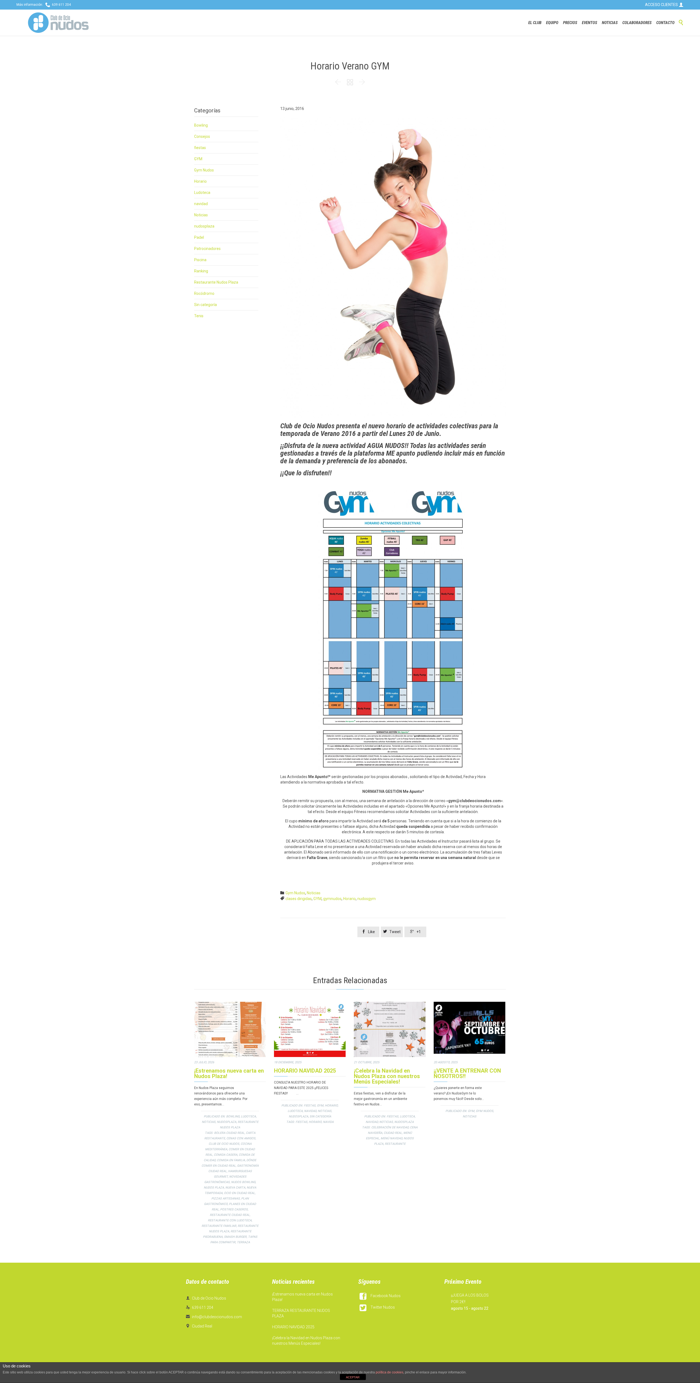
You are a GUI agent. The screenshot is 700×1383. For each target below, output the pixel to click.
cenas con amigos (240, 1138)
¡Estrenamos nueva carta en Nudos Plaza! (229, 1073)
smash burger (235, 1237)
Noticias (201, 215)
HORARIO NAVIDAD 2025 (305, 1070)
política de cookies (389, 1372)
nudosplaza (204, 226)
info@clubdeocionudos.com (214, 1317)
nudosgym (366, 898)
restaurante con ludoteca (230, 1220)
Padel (199, 237)
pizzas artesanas (225, 1198)
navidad (201, 204)
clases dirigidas (298, 898)
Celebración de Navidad (390, 1127)
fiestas (200, 147)
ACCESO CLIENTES (664, 4)
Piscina (200, 260)
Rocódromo (204, 293)
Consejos (202, 136)
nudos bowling (243, 1182)
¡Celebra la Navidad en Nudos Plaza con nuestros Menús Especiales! (387, 1076)
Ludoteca (202, 192)
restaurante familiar (219, 1226)
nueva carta (235, 1187)
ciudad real (393, 1133)
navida (328, 1122)
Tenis (198, 316)
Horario (200, 181)
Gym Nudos (204, 170)
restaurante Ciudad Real (230, 1215)
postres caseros (234, 1209)
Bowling (201, 125)
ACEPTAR (353, 1377)
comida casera (225, 1155)
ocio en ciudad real (239, 1193)
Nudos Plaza (214, 1187)
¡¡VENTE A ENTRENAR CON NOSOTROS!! (467, 1073)
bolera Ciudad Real (229, 1133)
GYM (198, 159)
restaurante (395, 1144)
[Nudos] (58, 23)
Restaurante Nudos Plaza (216, 282)
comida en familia (231, 1160)
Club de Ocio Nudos (224, 1144)
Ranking (201, 271)
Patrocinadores (207, 248)
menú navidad (391, 1138)
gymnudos (332, 898)
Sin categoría (205, 304)
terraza (243, 1242)
